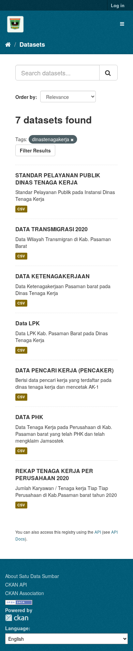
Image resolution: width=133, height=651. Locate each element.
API (97, 532)
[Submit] (108, 72)
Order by (25, 96)
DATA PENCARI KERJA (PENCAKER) (64, 370)
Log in (117, 5)
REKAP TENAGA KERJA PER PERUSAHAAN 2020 (54, 474)
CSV (21, 208)
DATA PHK (29, 417)
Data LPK (27, 323)
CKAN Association (24, 593)
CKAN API (16, 584)
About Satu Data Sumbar (32, 576)
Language (17, 628)
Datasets (32, 44)
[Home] (8, 44)
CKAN (16, 617)
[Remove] (72, 139)
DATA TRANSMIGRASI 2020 (51, 229)
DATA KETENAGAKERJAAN (52, 276)
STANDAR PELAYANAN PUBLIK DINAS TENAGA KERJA (57, 178)
